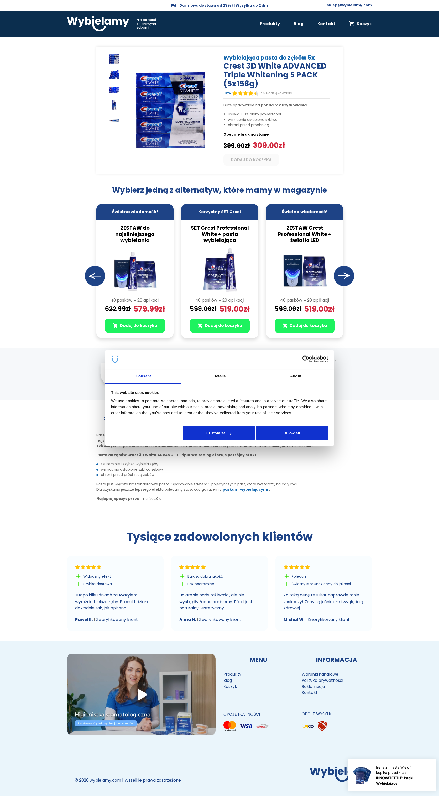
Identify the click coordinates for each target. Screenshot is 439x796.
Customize (215, 433)
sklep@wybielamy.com (349, 5)
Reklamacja (313, 686)
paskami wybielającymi (245, 489)
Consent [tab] (143, 376)
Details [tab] (219, 376)
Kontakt (326, 24)
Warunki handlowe (320, 674)
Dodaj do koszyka (251, 159)
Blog (299, 24)
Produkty (270, 24)
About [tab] (295, 376)
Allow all (292, 433)
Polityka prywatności (322, 680)
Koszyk (230, 686)
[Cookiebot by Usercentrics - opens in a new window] (306, 359)
